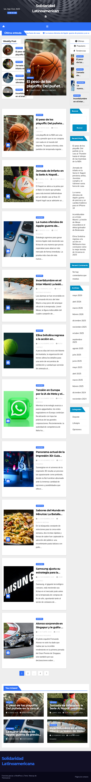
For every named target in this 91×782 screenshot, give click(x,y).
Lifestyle (40, 505)
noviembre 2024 (79, 399)
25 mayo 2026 (44, 128)
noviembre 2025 (79, 327)
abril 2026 (77, 302)
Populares (80, 46)
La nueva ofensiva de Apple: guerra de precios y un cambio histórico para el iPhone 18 (80, 200)
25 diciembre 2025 (46, 343)
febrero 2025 (78, 386)
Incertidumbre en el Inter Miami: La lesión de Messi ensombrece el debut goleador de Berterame (80, 222)
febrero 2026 (78, 314)
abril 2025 (77, 374)
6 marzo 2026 (44, 230)
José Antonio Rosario (74, 712)
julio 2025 (77, 355)
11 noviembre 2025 (46, 519)
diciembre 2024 (79, 393)
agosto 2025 (78, 348)
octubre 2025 (78, 333)
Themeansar (6, 778)
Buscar (75, 111)
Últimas (81, 41)
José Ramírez (27, 739)
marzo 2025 (78, 380)
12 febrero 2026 (45, 289)
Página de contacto (81, 777)
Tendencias (81, 51)
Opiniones (19, 75)
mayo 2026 (77, 295)
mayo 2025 (77, 367)
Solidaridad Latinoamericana (45, 11)
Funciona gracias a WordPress (12, 776)
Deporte (19, 48)
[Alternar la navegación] (47, 26)
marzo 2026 (78, 308)
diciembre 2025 (79, 321)
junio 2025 (77, 361)
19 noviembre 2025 (46, 460)
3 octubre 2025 (45, 632)
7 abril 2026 (34, 87)
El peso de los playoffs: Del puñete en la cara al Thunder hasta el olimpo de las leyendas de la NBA (79, 154)
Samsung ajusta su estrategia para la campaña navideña (48, 572)
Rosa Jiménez (27, 712)
